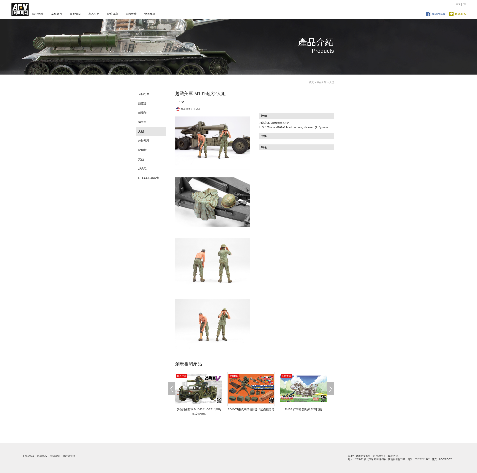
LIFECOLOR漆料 (149, 177)
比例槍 (142, 150)
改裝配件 (143, 140)
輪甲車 (142, 122)
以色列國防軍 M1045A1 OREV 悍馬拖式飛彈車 (198, 409)
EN (464, 4)
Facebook (28, 456)
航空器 (142, 103)
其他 (141, 159)
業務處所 (56, 13)
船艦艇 (142, 112)
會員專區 (149, 13)
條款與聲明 (69, 456)
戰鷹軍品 (460, 13)
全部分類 (143, 94)
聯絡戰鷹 (131, 13)
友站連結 (55, 456)
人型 (141, 131)
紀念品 (142, 168)
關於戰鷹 (38, 13)
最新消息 (75, 13)
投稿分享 (112, 13)
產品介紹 (93, 13)
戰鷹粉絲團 (439, 13)
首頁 (311, 82)
